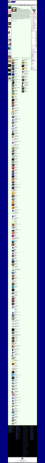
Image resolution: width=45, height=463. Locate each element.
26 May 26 (17, 434)
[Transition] (9, 41)
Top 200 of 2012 (31, 431)
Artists (24, 5)
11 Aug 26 (17, 427)
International (33, 37)
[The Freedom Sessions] (9, 49)
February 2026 (24, 430)
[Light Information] (9, 62)
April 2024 (24, 451)
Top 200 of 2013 (31, 430)
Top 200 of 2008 (31, 435)
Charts (18, 4)
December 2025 (24, 432)
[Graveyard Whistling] (9, 75)
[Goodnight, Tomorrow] (9, 79)
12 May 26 (17, 436)
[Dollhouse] (9, 58)
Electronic (33, 31)
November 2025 (24, 433)
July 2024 (24, 448)
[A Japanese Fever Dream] (9, 33)
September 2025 (24, 435)
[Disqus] (21, 30)
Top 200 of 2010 (31, 433)
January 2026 (24, 431)
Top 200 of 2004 (31, 439)
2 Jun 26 (16, 433)
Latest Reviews (21, 5)
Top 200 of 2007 (31, 436)
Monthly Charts (33, 50)
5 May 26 (16, 437)
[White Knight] (9, 71)
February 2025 (24, 441)
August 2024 (24, 447)
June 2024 (24, 449)
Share (30, 6)
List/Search (29, 5)
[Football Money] (9, 37)
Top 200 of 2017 (31, 426)
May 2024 (24, 450)
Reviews (15, 4)
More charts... (24, 456)
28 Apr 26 (17, 438)
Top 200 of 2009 (31, 434)
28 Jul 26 (16, 428)
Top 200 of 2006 (31, 437)
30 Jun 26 (17, 430)
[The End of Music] (9, 45)
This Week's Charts (33, 51)
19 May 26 (17, 435)
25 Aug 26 (17, 426)
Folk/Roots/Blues (33, 45)
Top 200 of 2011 (31, 432)
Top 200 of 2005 (31, 438)
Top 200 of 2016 (31, 427)
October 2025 (24, 434)
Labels (26, 5)
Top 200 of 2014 (31, 429)
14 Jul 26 (16, 429)
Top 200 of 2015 (31, 428)
